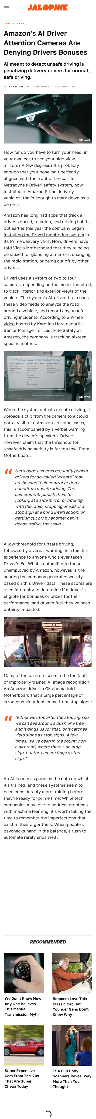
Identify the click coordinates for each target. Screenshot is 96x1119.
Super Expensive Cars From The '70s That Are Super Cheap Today (22, 1079)
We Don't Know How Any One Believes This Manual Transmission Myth (23, 1006)
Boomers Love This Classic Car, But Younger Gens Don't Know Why (71, 1007)
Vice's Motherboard (32, 247)
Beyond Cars (15, 23)
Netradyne (14, 185)
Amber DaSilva (19, 86)
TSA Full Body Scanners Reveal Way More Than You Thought (72, 1079)
